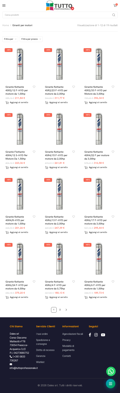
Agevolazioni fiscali (72, 333)
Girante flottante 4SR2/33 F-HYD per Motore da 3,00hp (95, 91)
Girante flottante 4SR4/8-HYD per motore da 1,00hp (15, 220)
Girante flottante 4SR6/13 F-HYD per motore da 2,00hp (56, 220)
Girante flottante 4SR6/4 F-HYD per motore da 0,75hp (55, 285)
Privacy (66, 340)
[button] (16, 103)
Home (5, 25)
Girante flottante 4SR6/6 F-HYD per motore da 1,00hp (94, 285)
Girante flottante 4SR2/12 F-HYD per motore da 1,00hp (16, 91)
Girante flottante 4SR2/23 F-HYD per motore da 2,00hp (56, 91)
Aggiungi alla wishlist (34, 87)
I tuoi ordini (42, 333)
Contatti (66, 356)
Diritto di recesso (45, 350)
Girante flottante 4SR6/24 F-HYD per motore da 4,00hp (16, 285)
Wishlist (40, 362)
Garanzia (40, 356)
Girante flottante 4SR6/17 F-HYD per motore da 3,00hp (95, 220)
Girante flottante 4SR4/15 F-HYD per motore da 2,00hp (56, 156)
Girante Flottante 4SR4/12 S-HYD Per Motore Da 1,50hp (16, 156)
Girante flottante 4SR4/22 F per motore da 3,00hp (96, 156)
